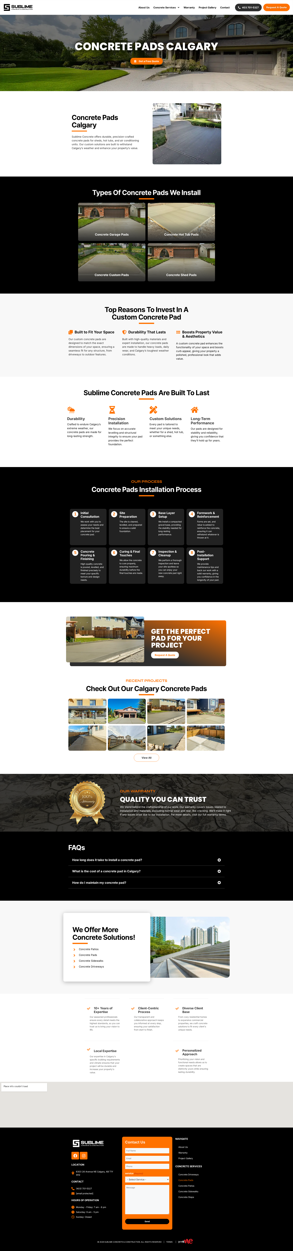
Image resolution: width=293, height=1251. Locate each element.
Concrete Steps (186, 1197)
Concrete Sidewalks (188, 1191)
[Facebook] (75, 1155)
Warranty (189, 7)
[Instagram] (83, 1155)
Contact (225, 7)
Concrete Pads (185, 1180)
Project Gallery (207, 7)
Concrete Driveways (188, 1174)
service (134, 1173)
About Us (144, 7)
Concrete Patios (186, 1185)
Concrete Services (164, 7)
